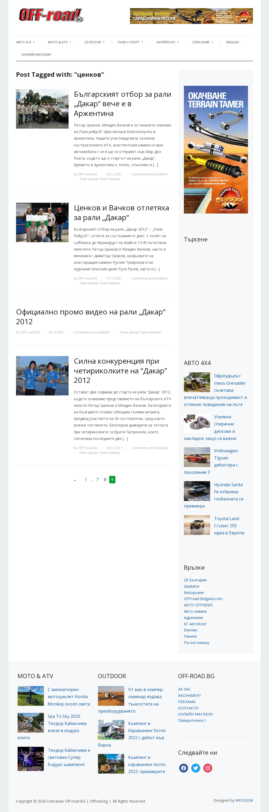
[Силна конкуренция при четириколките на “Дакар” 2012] (42, 375)
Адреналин (193, 617)
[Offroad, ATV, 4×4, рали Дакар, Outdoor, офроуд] (63, 13)
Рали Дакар (89, 179)
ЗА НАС (184, 689)
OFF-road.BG (88, 174)
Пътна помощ (196, 642)
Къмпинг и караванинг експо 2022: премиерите (146, 764)
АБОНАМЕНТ (189, 695)
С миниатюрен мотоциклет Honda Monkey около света (69, 697)
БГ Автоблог (195, 623)
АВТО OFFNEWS (198, 604)
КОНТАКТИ (188, 708)
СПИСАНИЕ (198, 43)
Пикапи (190, 636)
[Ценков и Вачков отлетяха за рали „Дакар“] (42, 222)
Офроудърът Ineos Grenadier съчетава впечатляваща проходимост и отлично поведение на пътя (215, 390)
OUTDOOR (90, 43)
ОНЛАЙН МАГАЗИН (36, 54)
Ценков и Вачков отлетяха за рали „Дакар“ (121, 212)
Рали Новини (109, 179)
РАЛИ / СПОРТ (126, 43)
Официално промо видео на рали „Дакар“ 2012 (90, 316)
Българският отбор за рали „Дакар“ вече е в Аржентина (122, 103)
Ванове (190, 629)
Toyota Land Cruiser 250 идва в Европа (229, 526)
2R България (195, 579)
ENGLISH (232, 42)
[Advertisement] (223, 303)
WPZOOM (244, 800)
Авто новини (195, 611)
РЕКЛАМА (186, 701)
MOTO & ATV (55, 43)
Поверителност (192, 720)
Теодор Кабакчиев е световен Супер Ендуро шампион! (69, 757)
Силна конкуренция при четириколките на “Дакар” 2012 (120, 370)
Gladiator (191, 586)
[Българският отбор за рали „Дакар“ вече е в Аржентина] (42, 108)
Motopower (194, 592)
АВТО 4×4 (23, 43)
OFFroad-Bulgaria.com (203, 598)
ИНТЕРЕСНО (163, 43)
